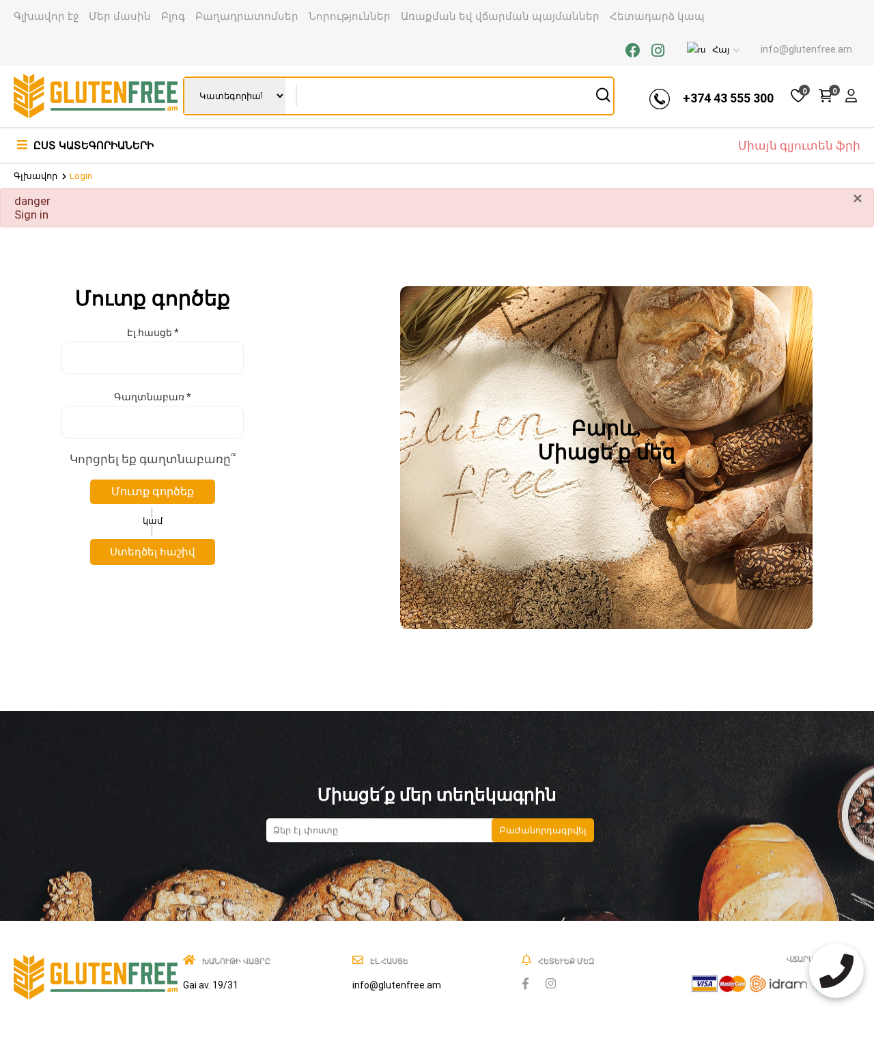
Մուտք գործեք (152, 491)
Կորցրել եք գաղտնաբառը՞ (153, 459)
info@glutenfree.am (806, 49)
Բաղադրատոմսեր (246, 16)
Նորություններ (350, 16)
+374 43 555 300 (728, 98)
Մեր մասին (120, 16)
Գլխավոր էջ (46, 16)
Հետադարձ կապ (657, 16)
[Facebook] (633, 51)
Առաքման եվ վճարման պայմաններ (500, 16)
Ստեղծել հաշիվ (152, 552)
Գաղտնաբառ (152, 396)
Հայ (721, 49)
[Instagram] (658, 51)
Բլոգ (173, 16)
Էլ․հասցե (153, 332)
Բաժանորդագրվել (543, 830)
